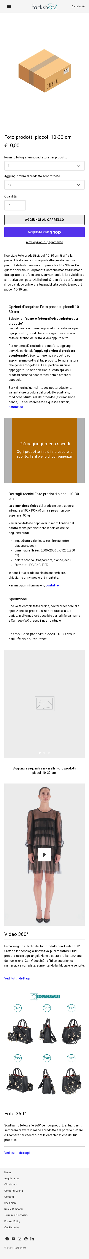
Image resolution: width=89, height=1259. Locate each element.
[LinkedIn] (32, 1239)
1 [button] (40, 753)
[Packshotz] (44, 6)
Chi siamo (10, 1184)
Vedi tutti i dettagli (17, 978)
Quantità (10, 196)
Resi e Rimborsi (13, 1209)
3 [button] (49, 753)
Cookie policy (12, 1227)
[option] (44, 704)
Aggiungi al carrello (44, 219)
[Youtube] (13, 1239)
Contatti (9, 1196)
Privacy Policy (12, 1221)
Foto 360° (15, 1113)
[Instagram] (19, 1239)
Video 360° (16, 934)
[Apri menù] (9, 6)
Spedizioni (10, 1203)
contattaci (16, 407)
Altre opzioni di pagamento (44, 242)
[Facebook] (7, 1239)
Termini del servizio (15, 1215)
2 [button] (44, 753)
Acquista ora (11, 1178)
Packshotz (20, 1248)
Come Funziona (13, 1190)
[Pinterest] (26, 1239)
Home (7, 1172)
